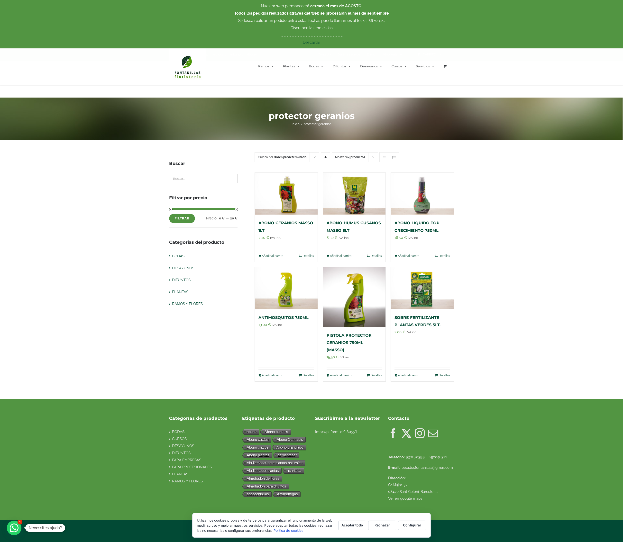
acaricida (294, 471)
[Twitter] (406, 433)
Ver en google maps (405, 498)
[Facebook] (393, 433)
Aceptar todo (352, 525)
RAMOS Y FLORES (187, 304)
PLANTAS (180, 292)
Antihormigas (287, 494)
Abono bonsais (276, 432)
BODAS (178, 256)
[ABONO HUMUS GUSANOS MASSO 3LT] (354, 194)
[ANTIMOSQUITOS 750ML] (286, 288)
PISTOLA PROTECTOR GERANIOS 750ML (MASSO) (349, 342)
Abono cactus (258, 439)
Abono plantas (258, 455)
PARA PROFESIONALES (192, 467)
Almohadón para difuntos (266, 486)
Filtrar (182, 218)
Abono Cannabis (290, 439)
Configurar (412, 525)
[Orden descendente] (325, 157)
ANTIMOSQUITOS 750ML (283, 317)
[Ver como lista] (394, 157)
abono (252, 432)
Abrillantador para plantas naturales (274, 463)
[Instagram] (420, 433)
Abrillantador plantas (263, 471)
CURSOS (179, 439)
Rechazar (382, 525)
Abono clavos (257, 447)
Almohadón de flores (263, 478)
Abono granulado (289, 447)
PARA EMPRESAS (186, 460)
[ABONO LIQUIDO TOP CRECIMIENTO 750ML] (422, 194)
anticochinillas (258, 494)
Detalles (308, 256)
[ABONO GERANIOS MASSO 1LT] (286, 194)
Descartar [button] (311, 42)
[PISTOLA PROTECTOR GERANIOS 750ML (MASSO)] (354, 297)
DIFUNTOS (181, 280)
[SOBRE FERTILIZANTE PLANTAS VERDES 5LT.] (422, 288)
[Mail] (433, 433)
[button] (14, 528)
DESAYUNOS (183, 268)
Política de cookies (288, 530)
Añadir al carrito (272, 256)
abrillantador (287, 455)
